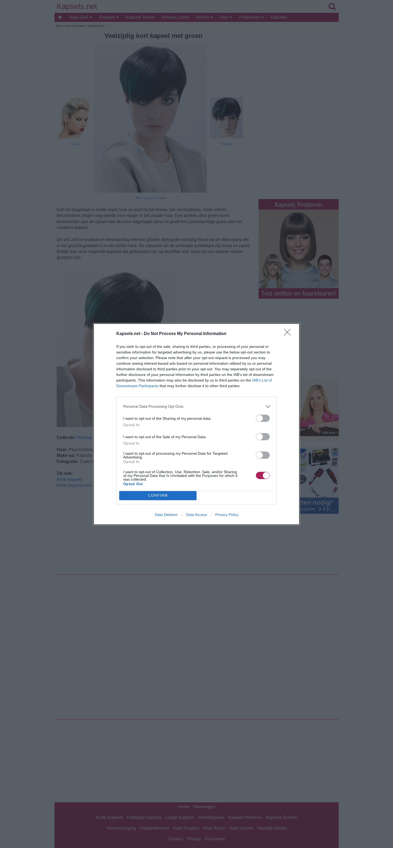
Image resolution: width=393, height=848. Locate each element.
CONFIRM (158, 495)
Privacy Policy (226, 514)
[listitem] (196, 406)
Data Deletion (166, 514)
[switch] (263, 418)
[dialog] (196, 424)
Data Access (196, 514)
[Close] (289, 334)
